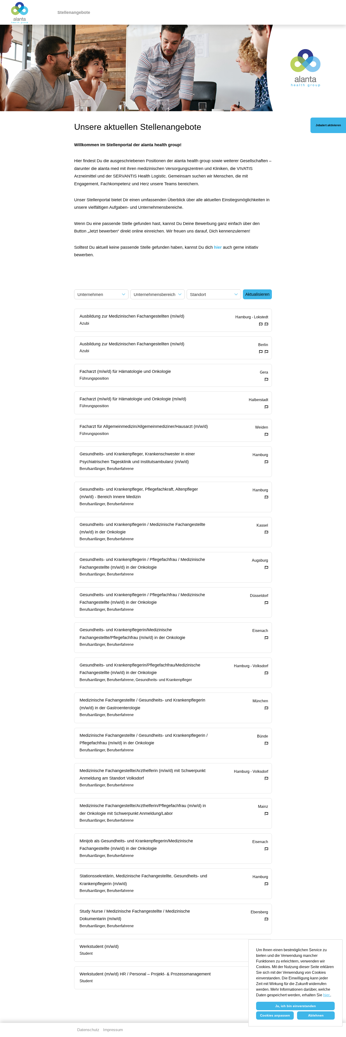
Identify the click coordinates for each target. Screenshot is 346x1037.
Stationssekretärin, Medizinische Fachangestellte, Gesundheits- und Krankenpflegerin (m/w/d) (143, 880)
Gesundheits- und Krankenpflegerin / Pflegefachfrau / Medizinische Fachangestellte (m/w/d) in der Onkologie (142, 563)
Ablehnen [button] (316, 1015)
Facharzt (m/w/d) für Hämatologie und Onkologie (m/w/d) (133, 399)
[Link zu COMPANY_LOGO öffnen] (20, 12)
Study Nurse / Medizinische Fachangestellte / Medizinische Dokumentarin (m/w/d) (135, 915)
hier (218, 247)
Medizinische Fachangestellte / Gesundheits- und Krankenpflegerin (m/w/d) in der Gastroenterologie (142, 704)
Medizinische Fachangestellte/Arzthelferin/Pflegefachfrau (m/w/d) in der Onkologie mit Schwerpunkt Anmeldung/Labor (143, 809)
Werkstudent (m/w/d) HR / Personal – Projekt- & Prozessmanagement (145, 974)
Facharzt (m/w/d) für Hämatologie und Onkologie (125, 371)
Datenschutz (88, 1030)
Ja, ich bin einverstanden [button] (295, 1006)
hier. (326, 995)
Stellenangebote (73, 12)
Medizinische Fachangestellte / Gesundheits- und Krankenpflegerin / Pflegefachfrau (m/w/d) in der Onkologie (144, 739)
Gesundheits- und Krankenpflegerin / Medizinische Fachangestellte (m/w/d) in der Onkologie (142, 528)
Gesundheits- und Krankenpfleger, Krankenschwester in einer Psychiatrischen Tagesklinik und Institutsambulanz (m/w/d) (137, 458)
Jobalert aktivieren (328, 125)
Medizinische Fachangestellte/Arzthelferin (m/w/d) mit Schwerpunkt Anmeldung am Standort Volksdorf (142, 774)
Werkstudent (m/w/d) (99, 946)
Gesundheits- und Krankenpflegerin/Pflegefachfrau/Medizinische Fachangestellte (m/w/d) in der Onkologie (140, 669)
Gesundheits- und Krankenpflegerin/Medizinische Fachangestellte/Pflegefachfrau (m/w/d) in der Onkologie (132, 633)
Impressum (113, 1030)
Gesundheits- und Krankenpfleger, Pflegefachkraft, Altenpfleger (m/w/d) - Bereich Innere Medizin (139, 493)
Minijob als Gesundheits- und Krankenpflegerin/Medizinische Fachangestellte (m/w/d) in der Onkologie (136, 845)
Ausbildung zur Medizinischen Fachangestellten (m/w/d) (132, 316)
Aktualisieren (257, 294)
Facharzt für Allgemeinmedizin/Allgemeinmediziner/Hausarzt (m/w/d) (144, 426)
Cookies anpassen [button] (275, 1015)
